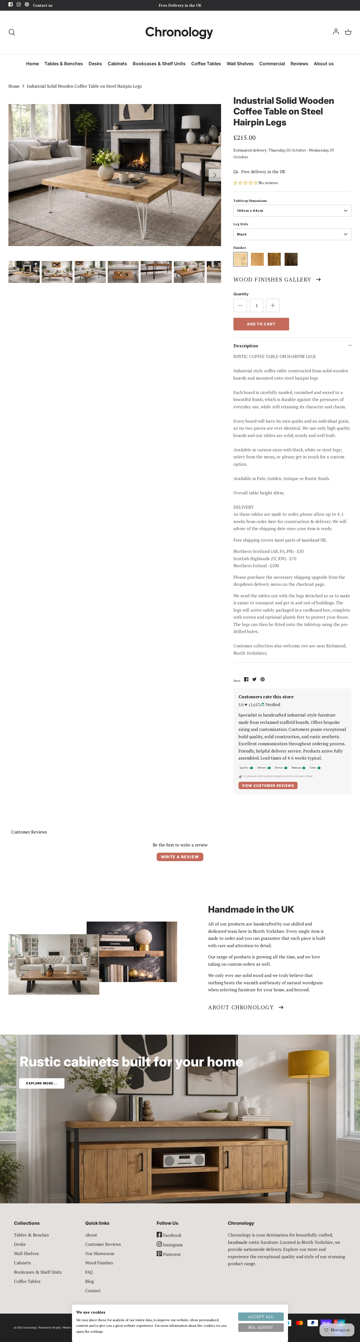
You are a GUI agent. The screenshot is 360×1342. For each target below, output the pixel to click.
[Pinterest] (27, 5)
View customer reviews (268, 785)
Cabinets (22, 1263)
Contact (93, 1290)
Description (245, 345)
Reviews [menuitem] (299, 63)
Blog (89, 1281)
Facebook (171, 1235)
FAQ (89, 1272)
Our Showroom (99, 1253)
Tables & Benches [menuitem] (63, 63)
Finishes (239, 248)
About (91, 1235)
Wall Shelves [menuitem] (240, 63)
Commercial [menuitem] (272, 63)
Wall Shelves (26, 1253)
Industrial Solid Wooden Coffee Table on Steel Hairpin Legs (84, 86)
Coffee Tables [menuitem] (206, 63)
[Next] (215, 175)
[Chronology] (180, 32)
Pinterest (171, 1254)
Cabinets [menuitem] (117, 63)
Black (242, 234)
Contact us (43, 5)
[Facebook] (10, 5)
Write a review (180, 856)
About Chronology (241, 1007)
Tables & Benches (31, 1235)
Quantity (241, 294)
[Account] (335, 32)
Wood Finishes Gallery (272, 279)
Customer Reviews (103, 1244)
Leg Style (240, 224)
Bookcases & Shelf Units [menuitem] (159, 63)
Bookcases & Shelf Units (38, 1272)
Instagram (172, 1245)
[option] (114, 175)
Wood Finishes (99, 1263)
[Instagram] (19, 5)
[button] (245, 183)
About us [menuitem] (324, 63)
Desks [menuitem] (95, 63)
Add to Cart (261, 324)
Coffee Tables (27, 1281)
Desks (20, 1244)
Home (14, 86)
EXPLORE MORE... (41, 1083)
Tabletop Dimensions (250, 201)
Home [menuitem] (32, 63)
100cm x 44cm (250, 211)
